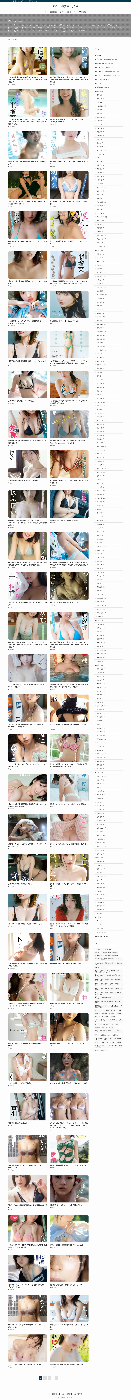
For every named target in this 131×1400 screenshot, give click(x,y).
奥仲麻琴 (86, 25)
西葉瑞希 (100, 461)
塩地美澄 (101, 424)
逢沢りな (100, 25)
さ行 (99, 380)
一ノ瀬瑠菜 (36, 25)
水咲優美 (100, 817)
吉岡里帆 (100, 872)
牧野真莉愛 (101, 839)
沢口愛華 (101, 472)
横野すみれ (101, 869)
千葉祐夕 (100, 524)
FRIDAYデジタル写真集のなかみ (107, 75)
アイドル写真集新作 (78, 1394)
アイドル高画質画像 (53, 1394)
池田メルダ (82, 27)
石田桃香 (83, 30)
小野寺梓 (26, 27)
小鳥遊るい (101, 539)
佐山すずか (101, 450)
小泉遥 (100, 309)
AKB (99, 83)
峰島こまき (101, 776)
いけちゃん (71, 25)
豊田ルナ (101, 609)
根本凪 (101, 616)
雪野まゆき (101, 876)
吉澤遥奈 (101, 895)
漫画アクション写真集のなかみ (107, 67)
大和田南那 (118, 27)
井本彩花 (103, 27)
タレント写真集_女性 (109, 1010)
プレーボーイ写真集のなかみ (106, 59)
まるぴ (100, 787)
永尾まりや (101, 654)
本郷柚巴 (101, 683)
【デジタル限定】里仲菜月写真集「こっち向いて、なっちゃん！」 (108, 993)
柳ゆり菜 (100, 880)
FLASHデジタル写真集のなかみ (107, 71)
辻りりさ (100, 572)
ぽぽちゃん (101, 691)
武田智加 (100, 542)
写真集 (119, 1010)
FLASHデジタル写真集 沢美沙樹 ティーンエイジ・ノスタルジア (108, 959)
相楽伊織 (101, 402)
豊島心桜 (100, 565)
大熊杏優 (22, 25)
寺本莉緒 (100, 602)
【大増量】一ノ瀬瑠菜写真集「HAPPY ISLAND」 (105, 997)
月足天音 (104, 1027)
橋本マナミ (101, 731)
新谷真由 (100, 509)
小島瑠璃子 (101, 342)
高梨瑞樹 (100, 591)
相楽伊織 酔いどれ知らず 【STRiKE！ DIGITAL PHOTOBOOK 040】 (108, 1038)
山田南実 (100, 898)
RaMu (100, 921)
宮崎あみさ (101, 846)
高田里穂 (101, 587)
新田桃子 (100, 631)
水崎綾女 (100, 813)
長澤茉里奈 (101, 650)
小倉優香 (93, 25)
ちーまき (100, 557)
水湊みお (100, 854)
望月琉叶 (111, 1027)
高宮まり (100, 554)
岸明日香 (101, 335)
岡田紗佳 (57, 25)
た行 (99, 517)
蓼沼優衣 (100, 376)
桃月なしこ (101, 828)
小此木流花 (101, 287)
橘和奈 (100, 535)
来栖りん (100, 261)
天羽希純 (11, 30)
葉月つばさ (101, 669)
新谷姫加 (100, 439)
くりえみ (100, 361)
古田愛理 (100, 720)
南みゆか (101, 809)
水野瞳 (100, 798)
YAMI (99, 865)
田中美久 (101, 576)
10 (56, 1378)
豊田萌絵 (119, 1042)
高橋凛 (100, 568)
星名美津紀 (101, 717)
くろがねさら (102, 294)
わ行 (99, 925)
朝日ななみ (60, 30)
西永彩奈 (100, 624)
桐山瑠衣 (100, 357)
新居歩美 (97, 1027)
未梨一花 (100, 850)
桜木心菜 (100, 409)
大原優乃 (44, 25)
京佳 (99, 372)
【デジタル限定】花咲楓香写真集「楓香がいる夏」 (108, 984)
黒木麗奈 (100, 305)
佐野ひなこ (101, 479)
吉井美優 (100, 913)
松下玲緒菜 (101, 831)
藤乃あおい (101, 743)
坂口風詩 (100, 431)
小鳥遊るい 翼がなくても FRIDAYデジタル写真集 (108, 1020)
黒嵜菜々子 (101, 365)
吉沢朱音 (111, 1013)
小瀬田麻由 (101, 291)
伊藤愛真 (54, 27)
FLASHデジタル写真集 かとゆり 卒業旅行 (106, 952)
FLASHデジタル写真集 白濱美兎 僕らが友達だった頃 (108, 963)
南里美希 (100, 635)
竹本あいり (101, 546)
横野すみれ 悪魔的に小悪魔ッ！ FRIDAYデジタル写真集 (108, 1031)
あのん (106, 25)
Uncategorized (102, 936)
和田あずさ (101, 928)
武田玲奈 (100, 550)
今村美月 (47, 27)
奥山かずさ (68, 30)
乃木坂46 (100, 55)
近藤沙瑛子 (101, 324)
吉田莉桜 (101, 902)
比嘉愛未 (103, 1035)
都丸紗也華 (101, 605)
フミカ (100, 746)
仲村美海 (101, 657)
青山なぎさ (113, 25)
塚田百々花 (101, 579)
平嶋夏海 (101, 757)
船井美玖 (100, 680)
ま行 (99, 772)
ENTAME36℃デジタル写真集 (103, 949)
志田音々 (101, 476)
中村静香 (101, 642)
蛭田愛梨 (100, 698)
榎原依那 (60, 27)
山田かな (101, 909)
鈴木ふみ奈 (101, 420)
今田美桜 (18, 30)
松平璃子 (100, 783)
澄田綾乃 (101, 502)
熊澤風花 (100, 320)
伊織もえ (40, 30)
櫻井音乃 (100, 513)
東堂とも (100, 531)
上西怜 (100, 505)
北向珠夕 (101, 317)
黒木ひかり (101, 272)
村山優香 (100, 791)
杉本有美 (100, 413)
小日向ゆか (101, 331)
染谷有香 (100, 383)
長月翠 (100, 661)
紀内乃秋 (100, 302)
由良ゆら (101, 887)
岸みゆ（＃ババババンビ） (102, 1024)
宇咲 (16, 25)
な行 (99, 620)
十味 (99, 583)
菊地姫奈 (101, 368)
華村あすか (101, 713)
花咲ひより (101, 754)
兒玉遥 (100, 258)
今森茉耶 (79, 25)
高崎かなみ (101, 613)
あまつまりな (26, 30)
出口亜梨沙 (101, 520)
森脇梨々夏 (101, 795)
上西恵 (100, 394)
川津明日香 (101, 350)
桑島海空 (100, 328)
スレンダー (98, 1010)
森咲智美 (101, 843)
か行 (99, 250)
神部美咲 (100, 280)
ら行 (98, 917)
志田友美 (101, 498)
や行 (99, 857)
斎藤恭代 (100, 454)
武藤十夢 (100, 780)
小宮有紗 (100, 269)
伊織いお (90, 27)
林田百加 (101, 735)
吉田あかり (101, 891)
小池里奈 (101, 346)
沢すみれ (100, 457)
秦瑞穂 (100, 724)
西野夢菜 (100, 639)
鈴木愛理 (100, 398)
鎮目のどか (101, 406)
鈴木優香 (101, 487)
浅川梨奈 (40, 27)
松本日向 (100, 802)
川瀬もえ (100, 354)
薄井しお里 (76, 30)
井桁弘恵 (67, 27)
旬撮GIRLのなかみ (103, 87)
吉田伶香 (100, 861)
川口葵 (100, 265)
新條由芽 (101, 494)
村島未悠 (101, 835)
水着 (109, 1035)
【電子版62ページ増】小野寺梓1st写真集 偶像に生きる (108, 1002)
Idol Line (97, 967)
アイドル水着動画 (65, 1394)
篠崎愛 (100, 483)
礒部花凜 (51, 25)
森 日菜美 (101, 820)
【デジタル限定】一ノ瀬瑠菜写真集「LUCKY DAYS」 (107, 975)
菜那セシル (101, 628)
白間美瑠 (100, 435)
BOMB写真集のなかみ (104, 63)
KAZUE (104, 967)
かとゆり (100, 298)
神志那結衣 (101, 276)
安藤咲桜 (47, 30)
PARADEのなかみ (102, 79)
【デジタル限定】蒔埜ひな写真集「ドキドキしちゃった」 (108, 989)
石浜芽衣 (29, 25)
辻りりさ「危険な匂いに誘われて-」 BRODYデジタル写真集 (108, 1046)
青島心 (96, 27)
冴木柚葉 (100, 417)
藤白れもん (101, 728)
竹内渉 (100, 528)
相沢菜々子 (74, 27)
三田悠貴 (100, 806)
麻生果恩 (33, 27)
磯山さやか (12, 27)
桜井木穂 (101, 428)
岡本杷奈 (19, 27)
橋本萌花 (101, 768)
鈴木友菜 (100, 465)
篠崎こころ (101, 468)
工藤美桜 (101, 339)
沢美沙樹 (100, 387)
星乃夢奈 (100, 709)
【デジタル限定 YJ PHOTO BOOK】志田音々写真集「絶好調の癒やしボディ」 (108, 971)
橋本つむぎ (101, 687)
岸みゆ (100, 283)
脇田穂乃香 (101, 932)
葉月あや (101, 761)
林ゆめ (100, 750)
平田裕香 (101, 765)
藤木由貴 (101, 694)
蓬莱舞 (100, 676)
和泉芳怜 (64, 25)
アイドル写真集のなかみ (65, 6)
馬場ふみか (101, 739)
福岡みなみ (101, 706)
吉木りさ (100, 883)
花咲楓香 (100, 672)
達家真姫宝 (101, 598)
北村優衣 (100, 254)
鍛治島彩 (100, 313)
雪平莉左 (101, 906)
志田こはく (101, 442)
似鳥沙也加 (101, 646)
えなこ (33, 30)
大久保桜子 (110, 27)
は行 (99, 665)
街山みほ (100, 824)
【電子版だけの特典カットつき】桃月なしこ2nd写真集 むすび (108, 1006)
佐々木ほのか (102, 446)
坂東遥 (100, 702)
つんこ (100, 594)
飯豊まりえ (104, 1050)
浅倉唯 (53, 30)
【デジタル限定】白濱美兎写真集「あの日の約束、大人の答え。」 (108, 980)
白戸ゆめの (101, 391)
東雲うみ (101, 490)
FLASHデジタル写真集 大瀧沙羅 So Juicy (106, 955)
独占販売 (115, 1035)
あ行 (99, 91)
